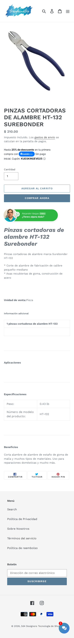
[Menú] (68, 11)
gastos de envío (44, 137)
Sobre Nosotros (18, 528)
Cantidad (9, 169)
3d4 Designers (29, 626)
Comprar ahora (37, 198)
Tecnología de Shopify (50, 626)
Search (12, 509)
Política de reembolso (22, 548)
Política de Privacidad (22, 519)
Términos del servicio (21, 538)
